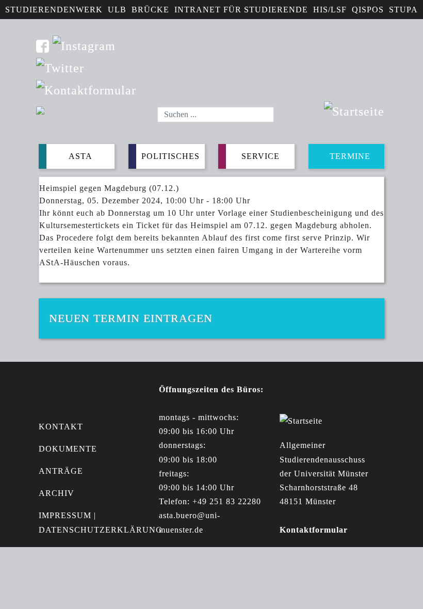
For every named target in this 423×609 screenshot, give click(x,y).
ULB (117, 9)
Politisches (170, 156)
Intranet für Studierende (241, 9)
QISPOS (368, 9)
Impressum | (67, 515)
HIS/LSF (330, 9)
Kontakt (61, 426)
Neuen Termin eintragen (131, 318)
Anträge (61, 471)
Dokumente (68, 448)
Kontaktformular (314, 529)
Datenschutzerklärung (100, 529)
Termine (350, 156)
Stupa (403, 9)
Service (260, 156)
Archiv (56, 493)
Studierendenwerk (54, 9)
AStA (80, 156)
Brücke (150, 9)
